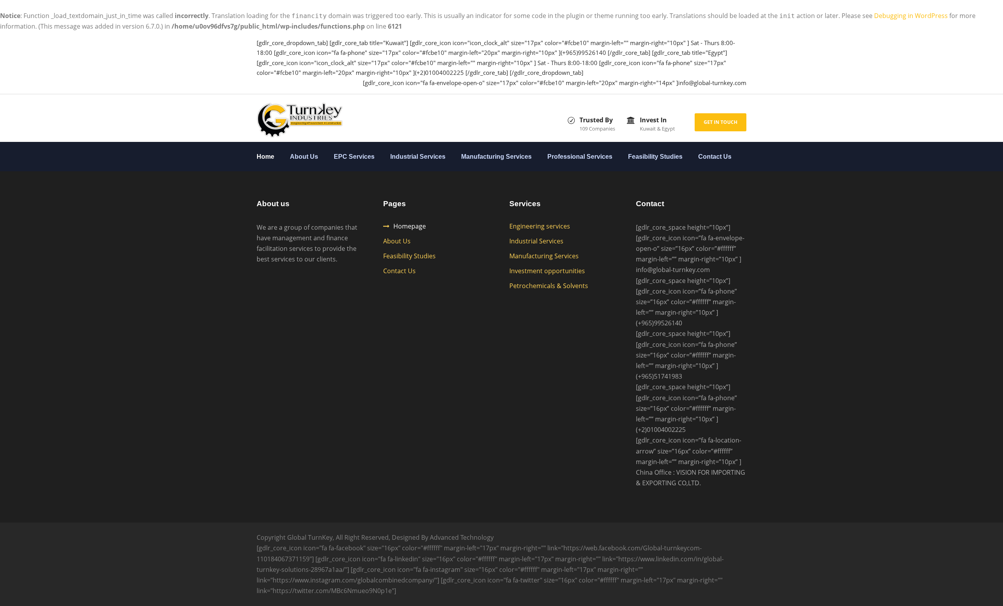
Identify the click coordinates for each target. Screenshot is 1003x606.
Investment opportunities (547, 271)
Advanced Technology (462, 537)
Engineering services (539, 226)
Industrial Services (417, 156)
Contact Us (714, 156)
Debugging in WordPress (911, 15)
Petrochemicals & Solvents (548, 285)
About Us (304, 156)
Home (265, 156)
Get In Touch (720, 122)
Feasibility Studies (655, 156)
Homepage (409, 226)
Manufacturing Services (496, 156)
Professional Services (579, 156)
